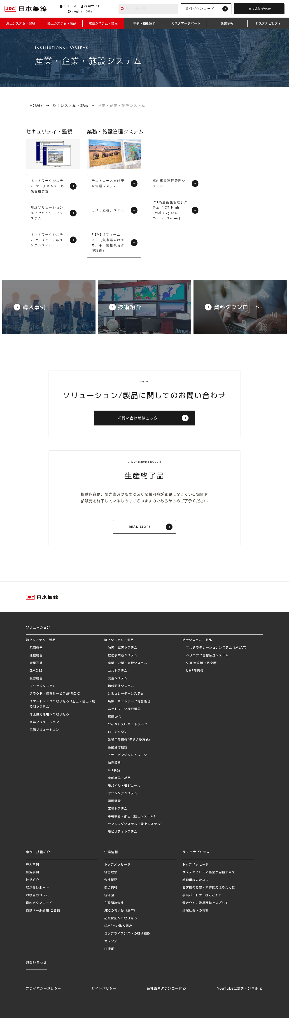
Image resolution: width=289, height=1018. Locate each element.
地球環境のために (195, 879)
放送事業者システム (123, 655)
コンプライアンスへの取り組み (127, 933)
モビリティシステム (123, 831)
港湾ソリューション (44, 729)
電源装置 (114, 801)
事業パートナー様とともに (202, 895)
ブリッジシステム (43, 686)
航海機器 (36, 647)
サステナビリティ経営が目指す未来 (208, 872)
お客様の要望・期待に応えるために (208, 887)
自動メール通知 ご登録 (43, 910)
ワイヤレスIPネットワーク (128, 724)
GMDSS (36, 670)
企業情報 (111, 852)
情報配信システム (121, 686)
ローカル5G (117, 732)
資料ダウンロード (199, 8)
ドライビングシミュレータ (127, 755)
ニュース (70, 6)
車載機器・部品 (119, 778)
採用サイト (92, 6)
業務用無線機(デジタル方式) (129, 739)
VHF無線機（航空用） (203, 663)
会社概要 (110, 879)
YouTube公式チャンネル (238, 988)
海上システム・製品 (41, 640)
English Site (82, 11)
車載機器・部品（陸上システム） (132, 816)
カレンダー (112, 941)
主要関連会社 (114, 902)
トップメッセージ (117, 864)
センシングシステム (123, 793)
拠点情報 (110, 887)
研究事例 (32, 872)
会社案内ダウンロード (164, 988)
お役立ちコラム (37, 895)
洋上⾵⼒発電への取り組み (49, 714)
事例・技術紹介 (38, 852)
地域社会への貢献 (195, 910)
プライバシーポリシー (43, 988)
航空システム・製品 (197, 640)
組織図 (109, 895)
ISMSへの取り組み (118, 925)
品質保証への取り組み (120, 918)
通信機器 (36, 655)
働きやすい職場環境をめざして (205, 902)
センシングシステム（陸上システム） (136, 824)
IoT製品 (114, 770)
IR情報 (109, 948)
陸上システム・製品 (70, 105)
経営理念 (110, 872)
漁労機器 (36, 678)
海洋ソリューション (44, 722)
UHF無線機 (195, 670)
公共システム (118, 670)
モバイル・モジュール (124, 785)
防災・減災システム (123, 647)
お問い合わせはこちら (138, 418)
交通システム (118, 678)
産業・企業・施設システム (127, 663)
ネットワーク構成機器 (124, 709)
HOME (36, 105)
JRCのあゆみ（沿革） (121, 910)
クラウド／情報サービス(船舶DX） (56, 693)
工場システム (118, 808)
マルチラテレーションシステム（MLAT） (217, 647)
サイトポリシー (104, 988)
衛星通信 (36, 663)
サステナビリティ (196, 852)
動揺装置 (114, 762)
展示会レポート (37, 887)
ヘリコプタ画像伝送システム (207, 655)
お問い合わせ (262, 9)
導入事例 (32, 864)
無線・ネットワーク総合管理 (129, 701)
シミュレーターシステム (126, 693)
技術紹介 (32, 879)
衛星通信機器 (118, 747)
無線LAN (115, 716)
